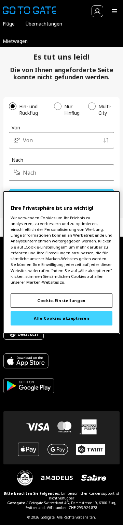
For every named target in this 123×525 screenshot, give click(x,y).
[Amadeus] (57, 478)
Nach (17, 160)
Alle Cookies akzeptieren (62, 318)
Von (16, 127)
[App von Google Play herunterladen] (28, 386)
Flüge (9, 23)
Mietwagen (15, 41)
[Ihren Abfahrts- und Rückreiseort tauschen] (105, 140)
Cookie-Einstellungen (61, 300)
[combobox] (61, 140)
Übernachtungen (44, 23)
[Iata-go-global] (25, 478)
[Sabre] (93, 478)
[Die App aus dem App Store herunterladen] (28, 361)
